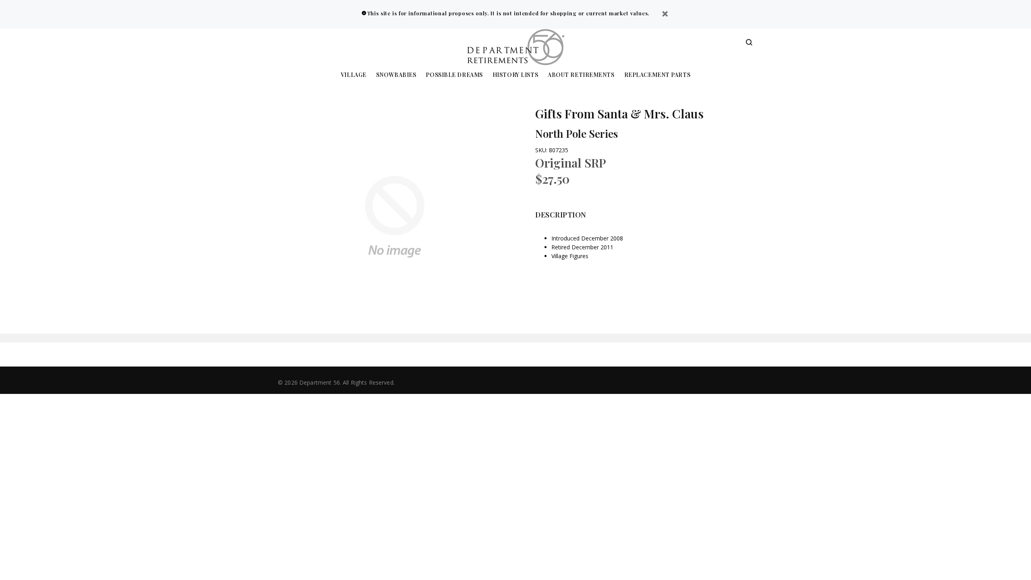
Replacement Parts (657, 75)
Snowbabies (396, 75)
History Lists (515, 75)
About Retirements (581, 75)
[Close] (665, 15)
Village (353, 75)
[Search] (749, 42)
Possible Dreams (454, 75)
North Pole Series (576, 133)
